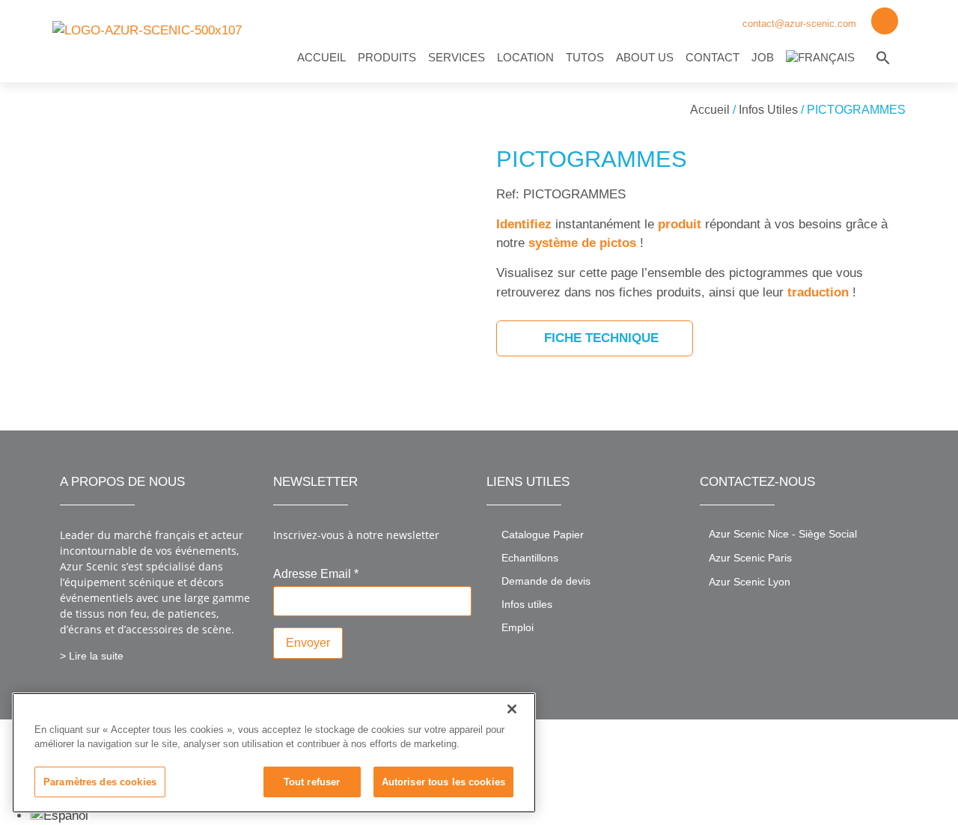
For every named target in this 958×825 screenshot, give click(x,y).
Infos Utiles (768, 109)
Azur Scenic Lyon (749, 582)
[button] (883, 57)
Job (762, 57)
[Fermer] (511, 708)
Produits (387, 57)
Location (525, 57)
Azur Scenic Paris (750, 558)
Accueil (321, 57)
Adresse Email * (316, 574)
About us (645, 57)
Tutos (585, 57)
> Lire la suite (91, 656)
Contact (712, 57)
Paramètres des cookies (99, 782)
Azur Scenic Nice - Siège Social (783, 534)
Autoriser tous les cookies (443, 782)
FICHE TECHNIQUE (599, 338)
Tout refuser (312, 782)
